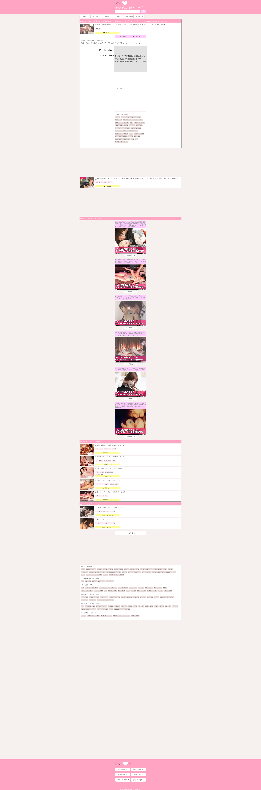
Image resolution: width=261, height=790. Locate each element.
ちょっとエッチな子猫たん (121, 130)
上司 (141, 597)
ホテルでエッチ (118, 133)
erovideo (110, 615)
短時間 (137, 615)
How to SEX (141, 587)
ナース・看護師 (104, 609)
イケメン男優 (85, 597)
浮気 (86, 581)
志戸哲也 (124, 572)
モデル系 (130, 606)
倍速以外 (142, 133)
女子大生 (131, 136)
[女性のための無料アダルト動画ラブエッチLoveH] (122, 5)
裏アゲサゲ (115, 615)
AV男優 (138, 117)
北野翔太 (105, 569)
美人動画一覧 (121, 88)
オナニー (96, 590)
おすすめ (84, 615)
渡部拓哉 (122, 574)
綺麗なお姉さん (126, 139)
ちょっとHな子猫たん (136, 128)
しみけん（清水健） (132, 572)
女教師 (111, 609)
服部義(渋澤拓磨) (156, 572)
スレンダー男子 (170, 597)
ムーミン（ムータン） (91, 574)
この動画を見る (130, 255)
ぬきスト (131, 130)
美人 (136, 139)
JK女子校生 (175, 606)
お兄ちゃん (136, 597)
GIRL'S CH (125, 119)
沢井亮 (119, 572)
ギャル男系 (129, 597)
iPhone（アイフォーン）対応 (122, 122)
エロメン (156, 597)
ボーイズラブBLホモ (123, 587)
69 (131, 590)
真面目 (146, 606)
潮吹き (101, 590)
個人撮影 (149, 590)
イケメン (91, 597)
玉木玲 (143, 572)
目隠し (115, 590)
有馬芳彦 (88, 569)
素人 (170, 606)
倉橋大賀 (91, 572)
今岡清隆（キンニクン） (145, 569)
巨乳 (135, 136)
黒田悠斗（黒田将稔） (100, 572)
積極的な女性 (118, 139)
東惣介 (83, 569)
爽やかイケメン (104, 597)
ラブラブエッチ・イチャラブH (106, 587)
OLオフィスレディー (86, 609)
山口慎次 (105, 574)
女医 (98, 609)
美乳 (133, 139)
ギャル (151, 606)
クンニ (123, 590)
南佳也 (83, 574)
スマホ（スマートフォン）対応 (122, 128)
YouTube (122, 615)
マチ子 (131, 133)
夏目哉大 (126, 569)
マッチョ (111, 597)
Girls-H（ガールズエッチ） (136, 119)
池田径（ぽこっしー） (167, 572)
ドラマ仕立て (95, 587)
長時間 (132, 615)
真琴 (175, 572)
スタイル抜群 (139, 125)
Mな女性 (126, 125)
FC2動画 (98, 615)
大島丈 (165, 569)
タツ (140, 572)
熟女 (143, 606)
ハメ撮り (155, 590)
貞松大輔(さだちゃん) (111, 572)
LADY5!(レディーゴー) (139, 122)
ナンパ (165, 590)
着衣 (106, 590)
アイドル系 (123, 606)
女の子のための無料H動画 (121, 136)
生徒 (152, 597)
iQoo (131, 122)
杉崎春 (121, 569)
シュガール (131, 125)
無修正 (164, 587)
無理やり (94, 581)
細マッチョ (117, 597)
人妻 (83, 606)
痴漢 (135, 590)
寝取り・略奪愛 (149, 587)
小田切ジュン (85, 572)
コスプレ (161, 590)
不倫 (90, 581)
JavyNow (128, 615)
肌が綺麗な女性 (118, 141)
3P (141, 590)
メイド (94, 609)
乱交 (145, 590)
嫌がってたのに (101, 581)
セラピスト (162, 597)
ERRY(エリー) (118, 119)
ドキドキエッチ (110, 581)
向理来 (137, 569)
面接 (138, 590)
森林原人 (100, 574)
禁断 (83, 581)
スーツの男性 (85, 600)
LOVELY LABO (118, 125)
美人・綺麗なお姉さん (101, 606)
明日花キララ (127, 609)
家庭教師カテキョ (118, 609)
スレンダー (117, 606)
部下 (145, 597)
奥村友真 (170, 569)
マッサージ (87, 587)
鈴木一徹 (111, 569)
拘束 (119, 590)
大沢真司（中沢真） (157, 569)
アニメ (170, 590)
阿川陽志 (99, 569)
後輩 (148, 597)
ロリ (139, 606)
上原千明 (94, 569)
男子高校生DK (92, 600)
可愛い (135, 606)
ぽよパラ (126, 133)
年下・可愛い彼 (109, 600)
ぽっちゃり (110, 606)
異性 (139, 136)
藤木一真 (132, 569)
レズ (83, 587)
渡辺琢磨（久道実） (113, 574)
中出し (160, 587)
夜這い (155, 587)
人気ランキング (90, 615)
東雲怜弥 (116, 569)
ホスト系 (123, 597)
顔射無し (126, 141)
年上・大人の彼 (100, 600)
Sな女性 (156, 606)
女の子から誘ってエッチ (87, 590)
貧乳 (166, 606)
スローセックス (133, 587)
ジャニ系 (97, 597)
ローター (136, 133)
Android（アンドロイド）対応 (128, 117)
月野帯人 (149, 572)
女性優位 (110, 590)
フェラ (136, 130)
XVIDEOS (117, 117)
